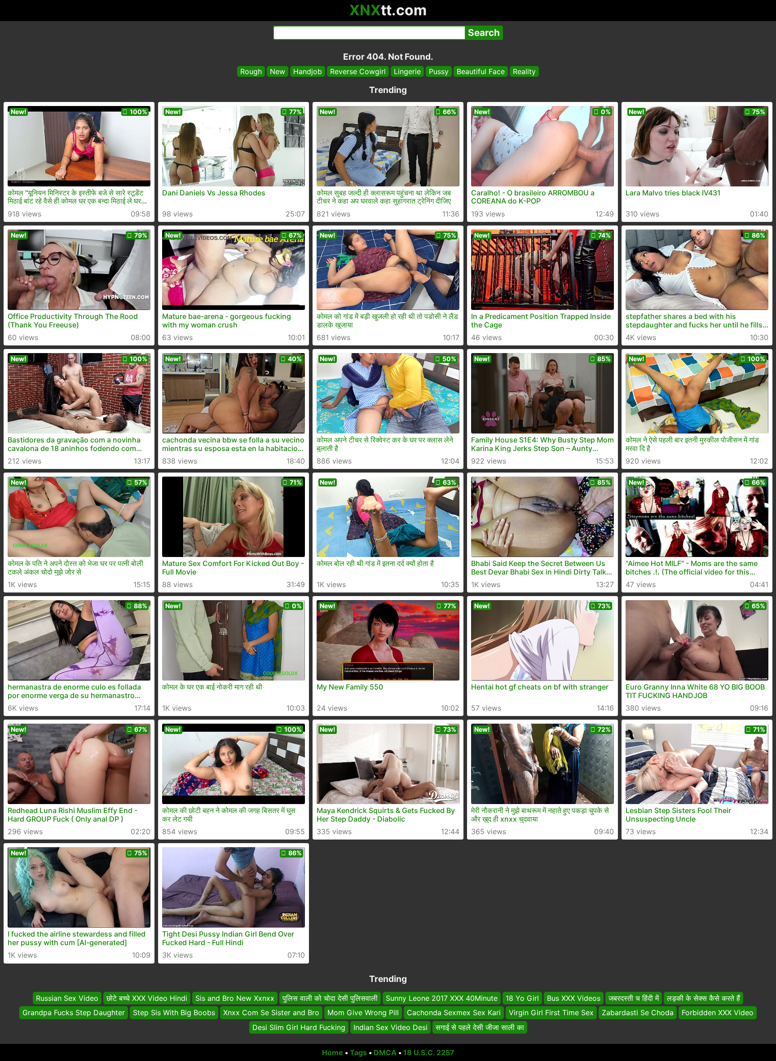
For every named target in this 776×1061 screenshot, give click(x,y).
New (277, 71)
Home (332, 1052)
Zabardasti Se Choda (638, 1012)
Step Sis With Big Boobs (174, 1012)
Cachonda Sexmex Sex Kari (454, 1012)
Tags (358, 1052)
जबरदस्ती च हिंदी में (633, 998)
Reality (524, 71)
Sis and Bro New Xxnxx (234, 998)
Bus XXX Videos (573, 998)
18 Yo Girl (522, 998)
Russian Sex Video (67, 998)
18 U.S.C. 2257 (428, 1052)
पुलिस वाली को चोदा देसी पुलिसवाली (330, 998)
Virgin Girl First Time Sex (551, 1012)
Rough (251, 71)
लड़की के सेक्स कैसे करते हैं (703, 998)
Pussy (439, 71)
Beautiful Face (481, 71)
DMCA (385, 1052)
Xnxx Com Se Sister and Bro (271, 1012)
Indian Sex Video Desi (390, 1027)
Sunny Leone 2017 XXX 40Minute (442, 998)
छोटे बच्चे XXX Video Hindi (146, 998)
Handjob (307, 71)
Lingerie (407, 71)
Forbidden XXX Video (718, 1012)
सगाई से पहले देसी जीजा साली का (480, 1027)
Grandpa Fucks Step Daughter (73, 1012)
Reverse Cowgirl (358, 71)
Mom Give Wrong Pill (363, 1012)
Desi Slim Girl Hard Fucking (298, 1027)
